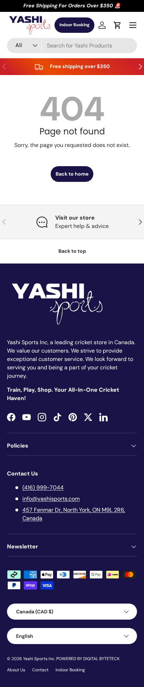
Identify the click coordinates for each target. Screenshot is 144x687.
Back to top (72, 251)
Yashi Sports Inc (39, 659)
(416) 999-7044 (43, 487)
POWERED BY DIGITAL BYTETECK (88, 659)
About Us (16, 670)
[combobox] (72, 45)
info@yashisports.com (51, 498)
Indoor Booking (74, 25)
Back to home (72, 174)
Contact (40, 670)
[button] (117, 25)
